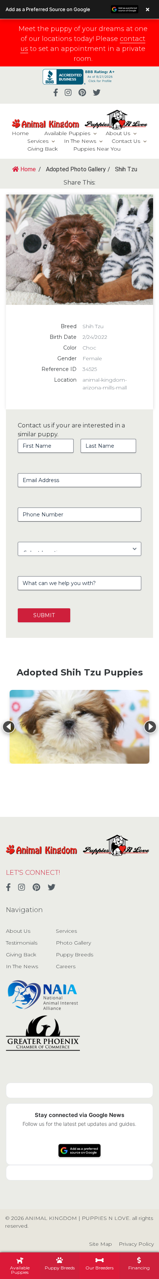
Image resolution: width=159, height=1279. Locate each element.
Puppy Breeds (74, 954)
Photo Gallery (73, 942)
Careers (65, 966)
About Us (118, 133)
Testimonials (21, 942)
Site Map (100, 1244)
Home (20, 133)
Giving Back (42, 148)
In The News (80, 141)
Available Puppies (67, 133)
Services (37, 141)
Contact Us (126, 141)
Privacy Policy (136, 1244)
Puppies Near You (97, 148)
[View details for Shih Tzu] (79, 727)
